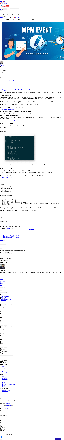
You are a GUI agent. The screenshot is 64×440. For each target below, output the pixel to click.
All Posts (1, 296)
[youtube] (4, 438)
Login (1, 9)
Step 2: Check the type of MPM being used (9, 87)
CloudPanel (11, 302)
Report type (2, 252)
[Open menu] (1, 10)
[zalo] (2, 438)
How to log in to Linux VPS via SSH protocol (9, 120)
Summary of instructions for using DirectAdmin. (10, 224)
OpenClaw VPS (5, 381)
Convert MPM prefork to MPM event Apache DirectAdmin (11, 86)
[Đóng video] (1, 290)
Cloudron (14, 302)
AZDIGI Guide (3, 297)
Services (4, 8)
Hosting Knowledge (8, 299)
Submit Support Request (6, 390)
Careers (3, 386)
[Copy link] (4, 240)
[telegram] (5, 438)
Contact (3, 367)
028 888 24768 (9, 228)
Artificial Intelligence (6, 296)
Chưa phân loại (2, 299)
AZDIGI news (3, 298)
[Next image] (4, 287)
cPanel (17, 302)
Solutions (11, 8)
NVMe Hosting (4, 378)
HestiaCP (31, 302)
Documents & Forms (5, 369)
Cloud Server (4, 376)
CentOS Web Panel (6, 302)
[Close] (1, 248)
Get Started (4, 9)
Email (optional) (3, 256)
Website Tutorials (4, 303)
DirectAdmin (2, 17)
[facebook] (0, 438)
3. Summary (4, 90)
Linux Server (3, 300)
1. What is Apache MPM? (6, 85)
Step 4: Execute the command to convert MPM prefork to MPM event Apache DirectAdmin (16, 89)
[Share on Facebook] (0, 240)
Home (1, 8)
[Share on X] (1, 240)
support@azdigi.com (31, 229)
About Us (4, 366)
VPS (54, 217)
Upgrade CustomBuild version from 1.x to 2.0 (9, 177)
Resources (16, 8)
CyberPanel (21, 302)
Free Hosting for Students (6, 382)
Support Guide (4, 383)
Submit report (6, 260)
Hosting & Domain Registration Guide (8, 384)
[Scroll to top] (1, 439)
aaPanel (1, 302)
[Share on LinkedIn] (2, 240)
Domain (8, 8)
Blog (3, 370)
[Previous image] (3, 287)
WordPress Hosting (5, 377)
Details (1, 255)
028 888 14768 (7, 403)
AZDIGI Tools (4, 372)
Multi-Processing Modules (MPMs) (8, 109)
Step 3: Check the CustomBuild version (8, 88)
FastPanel (28, 302)
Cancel (2, 260)
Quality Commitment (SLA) (6, 368)
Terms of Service (5, 391)
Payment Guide (4, 385)
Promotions (4, 371)
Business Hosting (5, 379)
